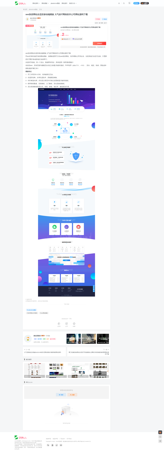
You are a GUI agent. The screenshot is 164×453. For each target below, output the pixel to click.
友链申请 (48, 439)
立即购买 (99, 43)
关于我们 (69, 439)
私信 (105, 19)
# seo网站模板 (44, 313)
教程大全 (72, 3)
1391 (40, 339)
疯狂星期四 (33, 18)
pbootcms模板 (55, 3)
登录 (62, 395)
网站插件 (64, 3)
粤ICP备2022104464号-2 (84, 441)
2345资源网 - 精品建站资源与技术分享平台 (67, 441)
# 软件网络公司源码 (32, 313)
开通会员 (145, 3)
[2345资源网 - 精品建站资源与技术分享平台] (21, 437)
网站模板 (44, 3)
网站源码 (35, 3)
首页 (25, 9)
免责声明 (55, 439)
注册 (73, 395)
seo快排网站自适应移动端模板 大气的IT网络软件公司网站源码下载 (57, 14)
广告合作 (62, 439)
